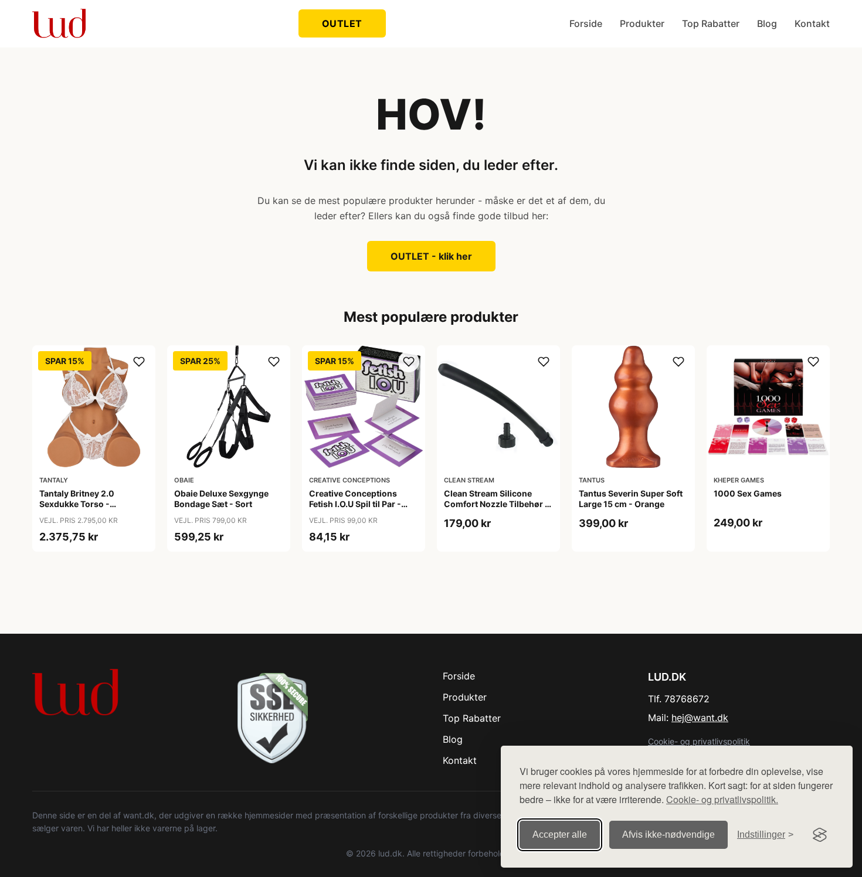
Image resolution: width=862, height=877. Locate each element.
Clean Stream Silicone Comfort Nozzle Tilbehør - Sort (496, 503)
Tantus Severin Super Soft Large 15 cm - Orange (631, 498)
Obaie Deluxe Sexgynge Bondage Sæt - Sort (221, 498)
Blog (767, 23)
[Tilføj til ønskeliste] (139, 361)
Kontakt (812, 23)
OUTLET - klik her (431, 256)
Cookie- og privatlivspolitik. (722, 799)
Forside (585, 23)
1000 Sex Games (748, 493)
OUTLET (342, 23)
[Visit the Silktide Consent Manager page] (820, 835)
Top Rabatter (710, 23)
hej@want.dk (699, 717)
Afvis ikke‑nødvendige (668, 834)
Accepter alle (559, 834)
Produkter (642, 23)
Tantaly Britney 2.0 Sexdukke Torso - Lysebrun (76, 503)
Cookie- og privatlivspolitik (699, 741)
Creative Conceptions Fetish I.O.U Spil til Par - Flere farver (355, 503)
